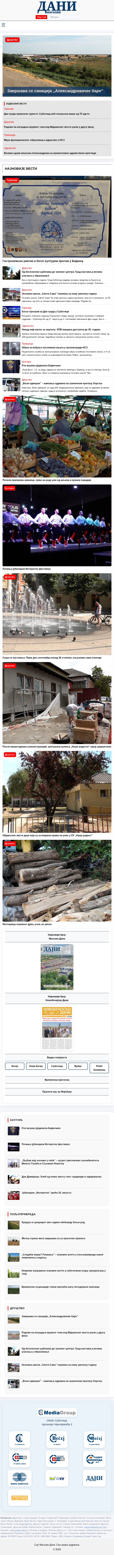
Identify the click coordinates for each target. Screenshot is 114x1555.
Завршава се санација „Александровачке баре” (50, 1316)
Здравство (10, 148)
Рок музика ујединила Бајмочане (41, 1128)
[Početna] (57, 7)
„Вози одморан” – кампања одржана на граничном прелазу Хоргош (62, 1381)
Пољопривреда (23, 1214)
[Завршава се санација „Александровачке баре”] (57, 95)
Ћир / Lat (41, 17)
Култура (26, 361)
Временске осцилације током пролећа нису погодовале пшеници (60, 1287)
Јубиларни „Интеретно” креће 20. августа (46, 1192)
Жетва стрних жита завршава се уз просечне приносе (53, 1238)
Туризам (8, 109)
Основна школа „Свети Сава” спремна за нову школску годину (59, 1365)
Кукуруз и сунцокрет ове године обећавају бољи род (53, 1222)
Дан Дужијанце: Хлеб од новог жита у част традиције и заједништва (61, 1176)
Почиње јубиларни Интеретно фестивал (46, 1144)
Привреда (9, 135)
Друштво (12, 39)
